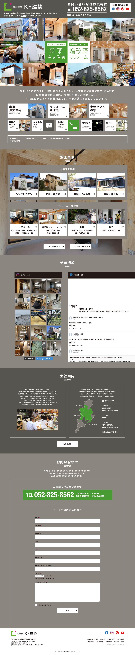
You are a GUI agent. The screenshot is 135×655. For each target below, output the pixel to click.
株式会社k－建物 (78, 317)
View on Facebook (73, 328)
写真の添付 (38, 573)
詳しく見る (67, 444)
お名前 (37, 518)
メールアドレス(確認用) (43, 565)
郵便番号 (38, 534)
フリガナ (38, 526)
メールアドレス (40, 557)
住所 (36, 542)
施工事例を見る (54, 246)
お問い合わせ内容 (41, 582)
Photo (74, 326)
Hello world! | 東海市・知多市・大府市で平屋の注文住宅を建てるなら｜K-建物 (96, 357)
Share (81, 328)
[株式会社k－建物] (73, 306)
